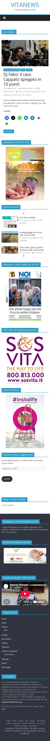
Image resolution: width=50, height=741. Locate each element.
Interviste (5, 647)
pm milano (14, 95)
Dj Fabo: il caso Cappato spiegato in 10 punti (22, 79)
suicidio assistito (25, 95)
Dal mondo (6, 639)
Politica (5, 627)
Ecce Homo (9, 654)
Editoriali (5, 659)
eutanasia (27, 91)
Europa (4, 635)
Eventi (4, 663)
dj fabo (20, 91)
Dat (23, 70)
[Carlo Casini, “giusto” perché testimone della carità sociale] (10, 232)
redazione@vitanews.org (12, 702)
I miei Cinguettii (8, 505)
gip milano (36, 91)
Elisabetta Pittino (26, 88)
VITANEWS (25, 5)
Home (4, 619)
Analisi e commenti (11, 70)
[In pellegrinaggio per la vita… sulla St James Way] (10, 217)
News (29, 70)
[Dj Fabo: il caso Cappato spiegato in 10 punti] (25, 41)
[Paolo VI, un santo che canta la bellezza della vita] (10, 247)
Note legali (6, 667)
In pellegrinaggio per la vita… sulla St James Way (31, 218)
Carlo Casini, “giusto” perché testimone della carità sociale (31, 233)
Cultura (4, 643)
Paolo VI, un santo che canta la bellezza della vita (32, 248)
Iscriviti (7, 479)
